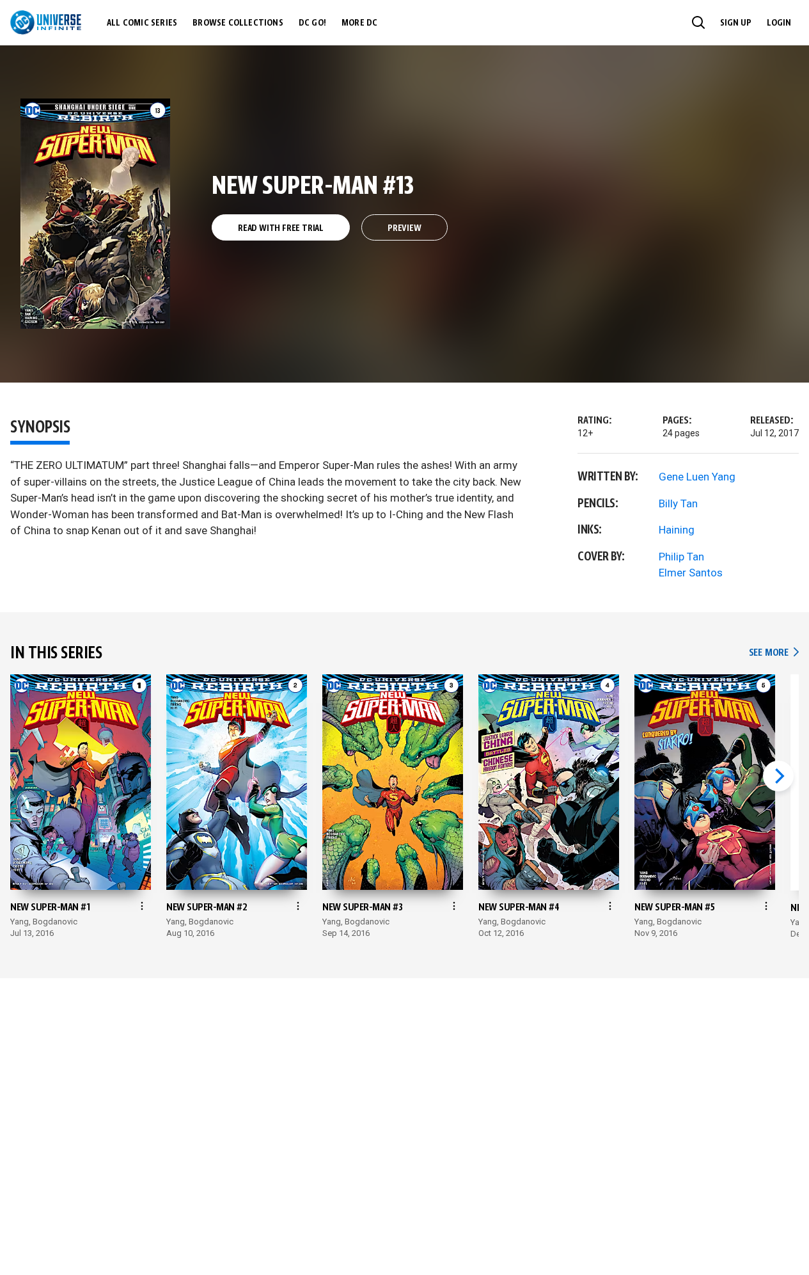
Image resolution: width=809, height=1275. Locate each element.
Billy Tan (678, 503)
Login (779, 23)
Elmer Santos (691, 572)
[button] (698, 22)
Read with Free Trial (281, 228)
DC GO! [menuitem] (312, 23)
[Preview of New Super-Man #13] (95, 214)
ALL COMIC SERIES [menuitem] (142, 23)
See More (774, 653)
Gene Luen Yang (697, 476)
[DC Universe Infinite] (45, 22)
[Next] (778, 776)
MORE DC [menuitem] (359, 23)
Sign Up (735, 23)
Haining (677, 529)
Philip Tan (681, 556)
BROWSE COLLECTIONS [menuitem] (237, 23)
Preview (404, 228)
